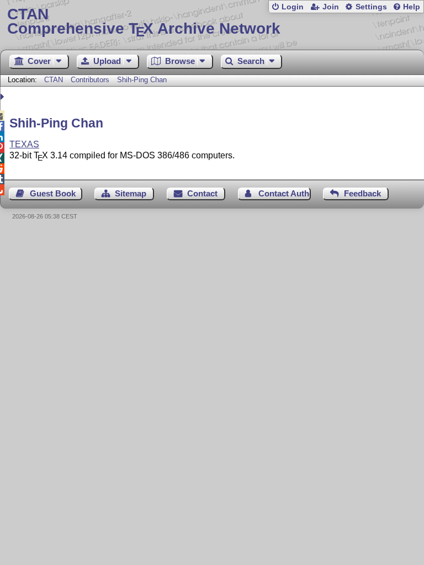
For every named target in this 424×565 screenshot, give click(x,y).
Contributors (90, 80)
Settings (371, 7)
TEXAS (24, 144)
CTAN (53, 80)
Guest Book (53, 193)
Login (293, 7)
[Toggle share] (4, 97)
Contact (202, 193)
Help (411, 7)
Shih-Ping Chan (142, 80)
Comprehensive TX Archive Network (143, 21)
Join (330, 7)
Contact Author (284, 193)
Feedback (362, 193)
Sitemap (130, 193)
